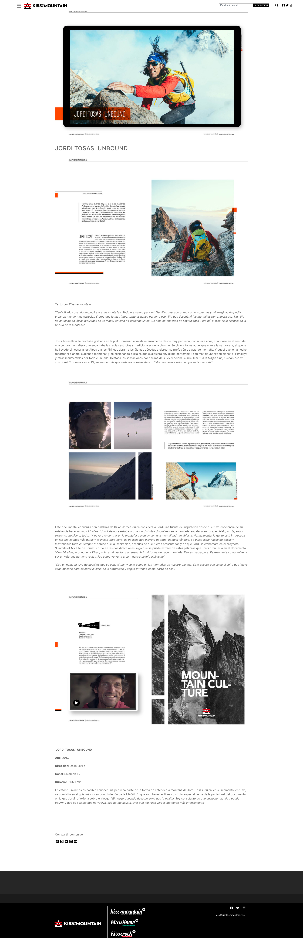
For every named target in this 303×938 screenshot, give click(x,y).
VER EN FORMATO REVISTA (77, 820)
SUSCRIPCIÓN (261, 5)
